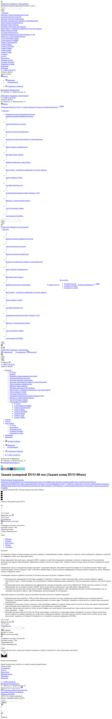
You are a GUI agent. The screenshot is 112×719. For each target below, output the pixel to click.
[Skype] (20, 469)
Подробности (6, 519)
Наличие (8, 539)
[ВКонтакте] (2, 469)
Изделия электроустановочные (60, 482)
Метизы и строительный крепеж (68, 486)
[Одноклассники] (5, 469)
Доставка (8, 547)
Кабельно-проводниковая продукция (14, 482)
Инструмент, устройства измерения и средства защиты (76, 484)
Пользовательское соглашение (12, 692)
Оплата (8, 545)
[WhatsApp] (17, 469)
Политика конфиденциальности (15, 690)
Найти (4, 702)
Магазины (5, 676)
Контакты (4, 678)
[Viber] (14, 469)
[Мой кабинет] (2, 346)
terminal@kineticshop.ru (11, 90)
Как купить (14, 427)
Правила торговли (8, 694)
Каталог (13, 374)
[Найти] (2, 10)
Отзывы (8, 541)
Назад (14, 372)
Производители (7, 674)
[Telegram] (23, 469)
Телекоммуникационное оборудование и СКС (39, 486)
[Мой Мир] (8, 469)
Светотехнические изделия (38, 482)
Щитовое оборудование (22, 484)
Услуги (3, 670)
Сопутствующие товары (90, 486)
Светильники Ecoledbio (23, 406)
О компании (5, 668)
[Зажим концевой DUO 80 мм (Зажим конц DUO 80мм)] (3, 511)
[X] (11, 469)
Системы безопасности (13, 486)
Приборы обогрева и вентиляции (43, 484)
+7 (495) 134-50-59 (9, 70)
